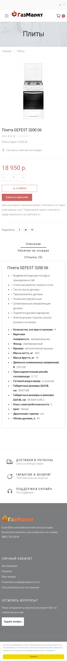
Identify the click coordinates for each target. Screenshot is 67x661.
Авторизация (10, 565)
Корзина (7, 571)
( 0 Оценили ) (23, 136)
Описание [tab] (33, 244)
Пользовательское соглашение (20, 587)
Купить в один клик (17, 197)
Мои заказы (9, 576)
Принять (34, 657)
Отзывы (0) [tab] (33, 257)
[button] (60, 15)
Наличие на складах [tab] (33, 250)
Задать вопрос (13, 621)
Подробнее (50, 650)
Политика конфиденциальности (21, 582)
